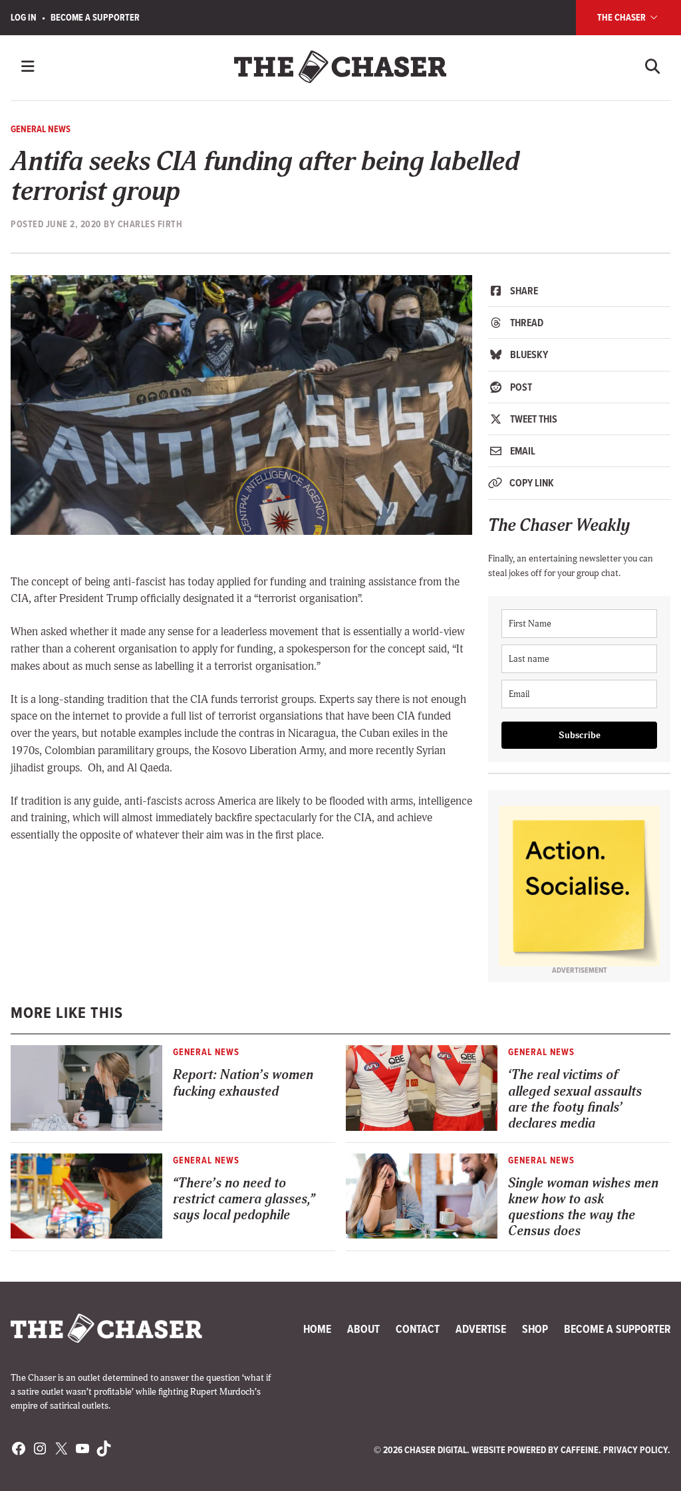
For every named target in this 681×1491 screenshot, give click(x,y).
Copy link (530, 482)
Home (317, 1329)
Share (523, 290)
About (363, 1329)
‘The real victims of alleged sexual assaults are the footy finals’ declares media (575, 1098)
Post (520, 387)
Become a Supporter (95, 18)
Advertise (481, 1329)
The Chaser (622, 18)
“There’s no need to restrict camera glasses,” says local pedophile (244, 1199)
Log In (24, 18)
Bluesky (528, 354)
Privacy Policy (635, 1450)
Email (521, 450)
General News (40, 129)
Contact (418, 1329)
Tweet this (532, 419)
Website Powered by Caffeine (535, 1450)
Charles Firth (150, 224)
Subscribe (580, 735)
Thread (525, 322)
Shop (535, 1329)
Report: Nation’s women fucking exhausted (243, 1082)
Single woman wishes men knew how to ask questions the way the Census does (583, 1207)
